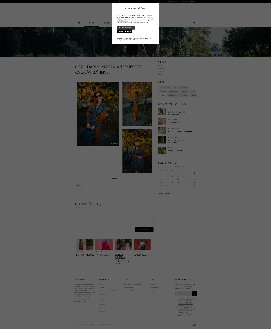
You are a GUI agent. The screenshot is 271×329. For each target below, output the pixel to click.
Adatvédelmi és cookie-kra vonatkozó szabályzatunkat (135, 20)
